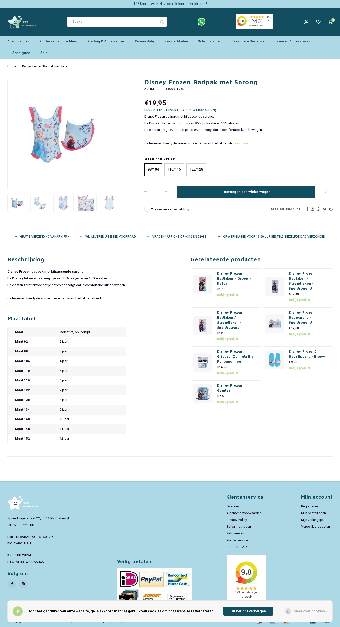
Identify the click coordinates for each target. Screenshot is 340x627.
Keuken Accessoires (293, 41)
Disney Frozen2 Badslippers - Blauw (307, 353)
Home (11, 66)
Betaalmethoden (239, 526)
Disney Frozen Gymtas (230, 387)
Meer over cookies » (310, 611)
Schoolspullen (210, 41)
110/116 (174, 169)
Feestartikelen (176, 41)
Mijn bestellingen (313, 513)
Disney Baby (145, 41)
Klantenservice (237, 540)
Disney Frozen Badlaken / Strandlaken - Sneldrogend (302, 280)
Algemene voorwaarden (244, 513)
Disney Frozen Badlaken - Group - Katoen (234, 278)
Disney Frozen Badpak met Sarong (46, 66)
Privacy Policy (237, 519)
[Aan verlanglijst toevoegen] (326, 192)
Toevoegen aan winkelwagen (246, 191)
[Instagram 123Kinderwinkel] (23, 584)
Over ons (233, 506)
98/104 (153, 169)
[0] (330, 21)
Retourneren (235, 533)
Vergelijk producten (315, 526)
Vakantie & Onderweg (249, 41)
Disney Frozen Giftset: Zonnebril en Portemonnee (236, 356)
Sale (44, 53)
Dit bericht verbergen (248, 611)
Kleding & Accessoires (106, 41)
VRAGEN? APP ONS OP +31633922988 (179, 237)
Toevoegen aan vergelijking (170, 209)
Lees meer (240, 143)
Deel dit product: (286, 209)
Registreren (309, 506)
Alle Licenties (18, 41)
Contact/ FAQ (237, 546)
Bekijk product (227, 295)
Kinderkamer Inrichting (58, 41)
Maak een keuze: (161, 159)
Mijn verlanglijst (312, 519)
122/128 (196, 169)
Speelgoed (21, 53)
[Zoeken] (162, 22)
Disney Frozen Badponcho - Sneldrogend (302, 317)
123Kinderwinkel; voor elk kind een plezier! (170, 4)
